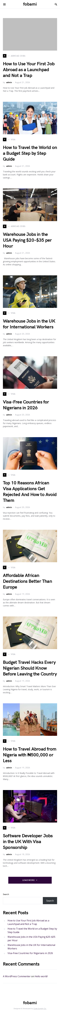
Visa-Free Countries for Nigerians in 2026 (26, 405)
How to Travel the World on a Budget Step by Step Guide (30, 153)
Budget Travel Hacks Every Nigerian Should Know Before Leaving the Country (30, 668)
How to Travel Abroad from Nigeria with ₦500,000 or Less (29, 755)
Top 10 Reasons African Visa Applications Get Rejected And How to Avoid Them (30, 491)
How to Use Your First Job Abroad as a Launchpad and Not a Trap (28, 69)
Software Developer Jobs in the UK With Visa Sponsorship (28, 841)
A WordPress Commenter (17, 976)
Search (6, 894)
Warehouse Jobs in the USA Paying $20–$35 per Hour (27, 240)
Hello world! (41, 976)
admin (9, 82)
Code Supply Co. (40, 1009)
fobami (30, 4)
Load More (28, 880)
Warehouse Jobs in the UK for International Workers (29, 324)
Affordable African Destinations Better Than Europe (27, 581)
